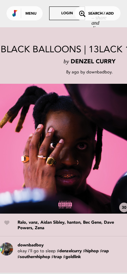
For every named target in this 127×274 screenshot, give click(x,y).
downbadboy (99, 71)
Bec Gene (92, 222)
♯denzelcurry (69, 251)
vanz (33, 222)
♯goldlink (72, 257)
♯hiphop (91, 251)
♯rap (104, 251)
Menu (30, 14)
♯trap (56, 257)
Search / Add (101, 14)
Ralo (22, 222)
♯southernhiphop (34, 257)
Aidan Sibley (52, 222)
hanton (73, 222)
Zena (39, 228)
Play (65, 149)
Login (67, 13)
